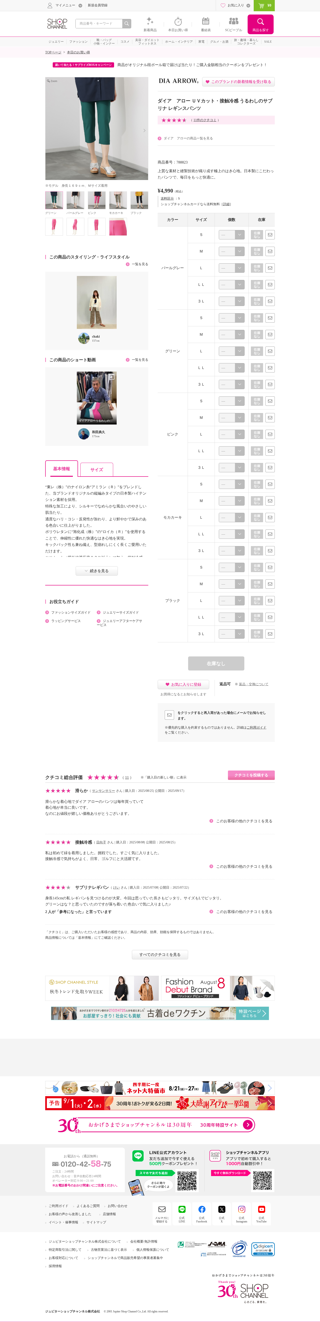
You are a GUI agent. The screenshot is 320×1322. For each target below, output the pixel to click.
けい (116, 887)
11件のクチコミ (204, 120)
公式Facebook (201, 1219)
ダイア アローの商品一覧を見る (188, 138)
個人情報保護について (152, 1249)
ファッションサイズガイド (71, 612)
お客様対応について (63, 1258)
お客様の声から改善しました (70, 1214)
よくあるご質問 (88, 1206)
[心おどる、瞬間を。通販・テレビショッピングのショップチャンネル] (57, 23)
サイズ (96, 469)
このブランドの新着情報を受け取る (241, 82)
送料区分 (167, 198)
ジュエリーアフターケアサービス (119, 623)
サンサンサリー (103, 791)
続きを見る (99, 571)
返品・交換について (253, 684)
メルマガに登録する (162, 1219)
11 (127, 777)
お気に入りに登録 (186, 684)
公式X (221, 1219)
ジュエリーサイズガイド (121, 612)
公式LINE (182, 1219)
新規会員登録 (98, 5)
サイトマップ (96, 1222)
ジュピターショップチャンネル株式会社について (85, 1241)
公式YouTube (261, 1219)
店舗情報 (109, 1214)
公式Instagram (241, 1219)
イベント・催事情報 (63, 1222)
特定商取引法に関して (65, 1249)
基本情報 (61, 468)
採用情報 (55, 1266)
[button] (263, 1249)
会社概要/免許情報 (143, 1241)
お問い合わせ (117, 1206)
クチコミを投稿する (251, 775)
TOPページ (53, 52)
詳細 (226, 204)
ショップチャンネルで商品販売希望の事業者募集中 (125, 1258)
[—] (232, 234)
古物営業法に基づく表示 (109, 1249)
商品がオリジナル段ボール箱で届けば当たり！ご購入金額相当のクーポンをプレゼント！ (192, 65)
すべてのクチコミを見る (160, 955)
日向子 (101, 842)
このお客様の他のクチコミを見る (244, 821)
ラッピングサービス (66, 621)
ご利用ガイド (256, 727)
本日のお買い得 (78, 52)
